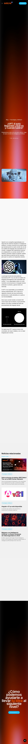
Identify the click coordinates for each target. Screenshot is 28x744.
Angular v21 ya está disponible (12, 506)
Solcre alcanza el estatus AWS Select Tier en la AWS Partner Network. (14, 478)
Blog (7, 119)
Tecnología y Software (16, 119)
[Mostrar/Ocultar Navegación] (2, 3)
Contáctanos (22, 3)
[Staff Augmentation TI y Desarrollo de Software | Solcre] (8, 3)
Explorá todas (5, 456)
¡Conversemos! (13, 712)
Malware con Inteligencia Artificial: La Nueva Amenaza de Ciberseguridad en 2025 (11, 534)
